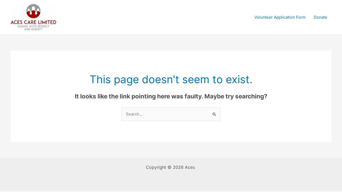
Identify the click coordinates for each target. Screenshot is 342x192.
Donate (320, 17)
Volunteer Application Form (280, 17)
